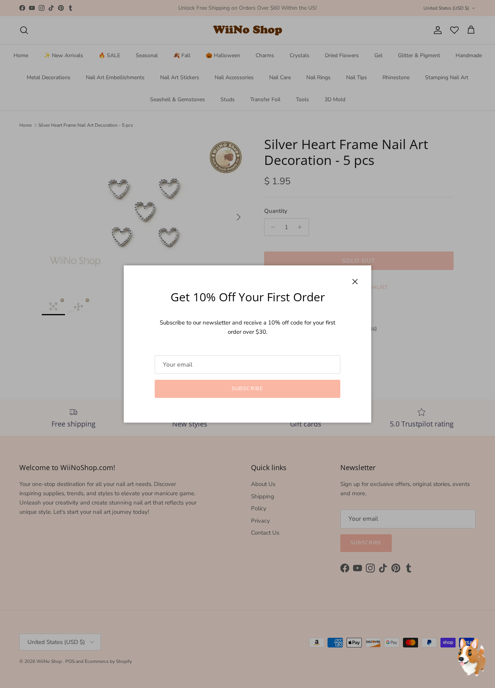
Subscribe (247, 388)
